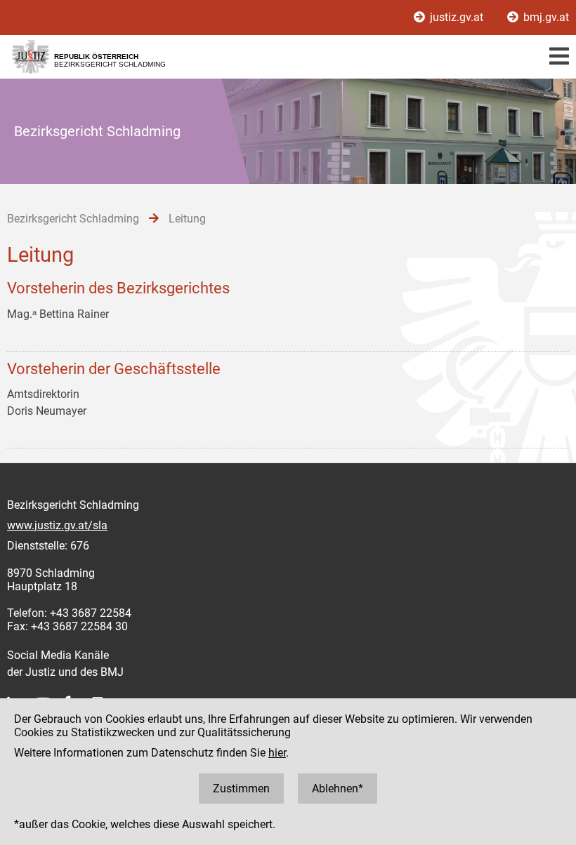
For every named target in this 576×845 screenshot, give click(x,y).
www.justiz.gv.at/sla (57, 525)
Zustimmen (241, 788)
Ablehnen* (337, 788)
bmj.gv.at (545, 17)
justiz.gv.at (456, 17)
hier (277, 752)
